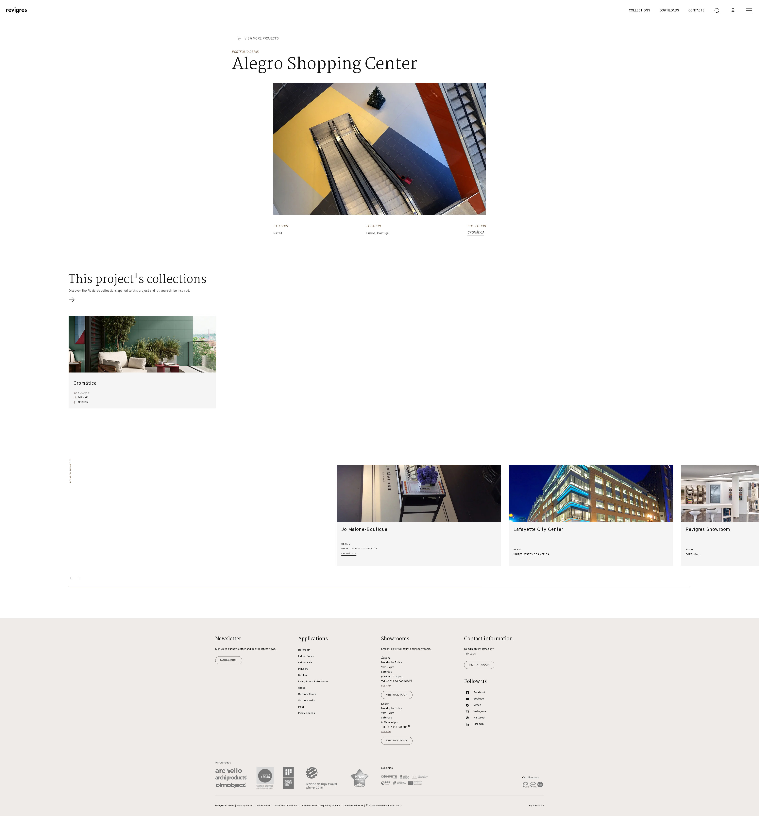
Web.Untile (538, 805)
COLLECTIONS (639, 11)
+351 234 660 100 (399, 681)
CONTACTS (696, 11)
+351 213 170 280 (398, 727)
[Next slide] (79, 578)
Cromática (475, 233)
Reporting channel (330, 805)
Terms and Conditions (285, 805)
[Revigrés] (16, 10)
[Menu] (749, 11)
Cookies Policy (262, 805)
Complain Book (309, 805)
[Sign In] (733, 11)
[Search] (717, 11)
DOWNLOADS (669, 11)
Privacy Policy (244, 805)
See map (386, 685)
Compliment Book (353, 805)
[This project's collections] (72, 302)
